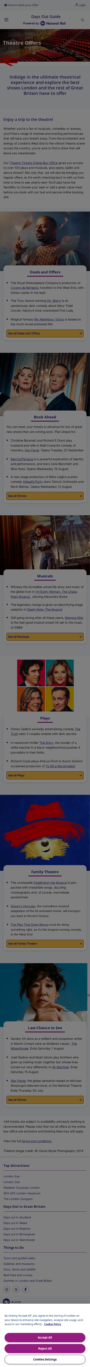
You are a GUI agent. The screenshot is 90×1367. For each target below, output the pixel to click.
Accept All (45, 1337)
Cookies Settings (45, 1359)
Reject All (45, 1349)
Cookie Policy (52, 1324)
